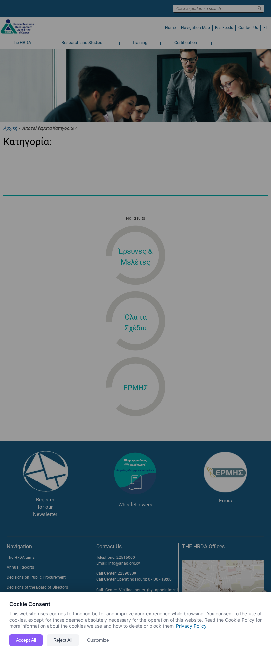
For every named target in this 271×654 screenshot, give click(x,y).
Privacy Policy (191, 626)
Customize (98, 640)
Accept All (26, 640)
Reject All (62, 640)
